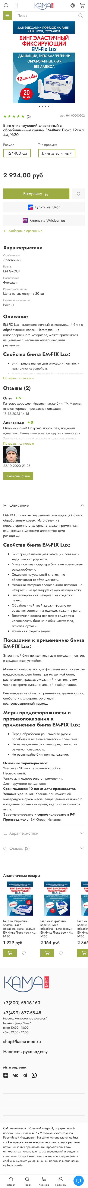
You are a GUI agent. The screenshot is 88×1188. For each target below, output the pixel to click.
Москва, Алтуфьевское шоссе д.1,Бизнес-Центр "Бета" (25, 1020)
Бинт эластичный (57, 153)
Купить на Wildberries (47, 220)
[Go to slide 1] (39, 106)
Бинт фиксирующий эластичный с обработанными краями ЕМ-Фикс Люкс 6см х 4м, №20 (56, 928)
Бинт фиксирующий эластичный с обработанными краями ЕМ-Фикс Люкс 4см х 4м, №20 (19, 928)
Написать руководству (25, 1051)
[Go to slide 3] (45, 106)
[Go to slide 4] (48, 106)
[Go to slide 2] (42, 106)
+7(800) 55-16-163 (21, 1003)
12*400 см (17, 153)
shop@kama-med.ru (22, 1041)
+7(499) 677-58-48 (22, 1013)
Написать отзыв (18, 476)
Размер (8, 145)
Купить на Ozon (47, 207)
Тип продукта (47, 145)
